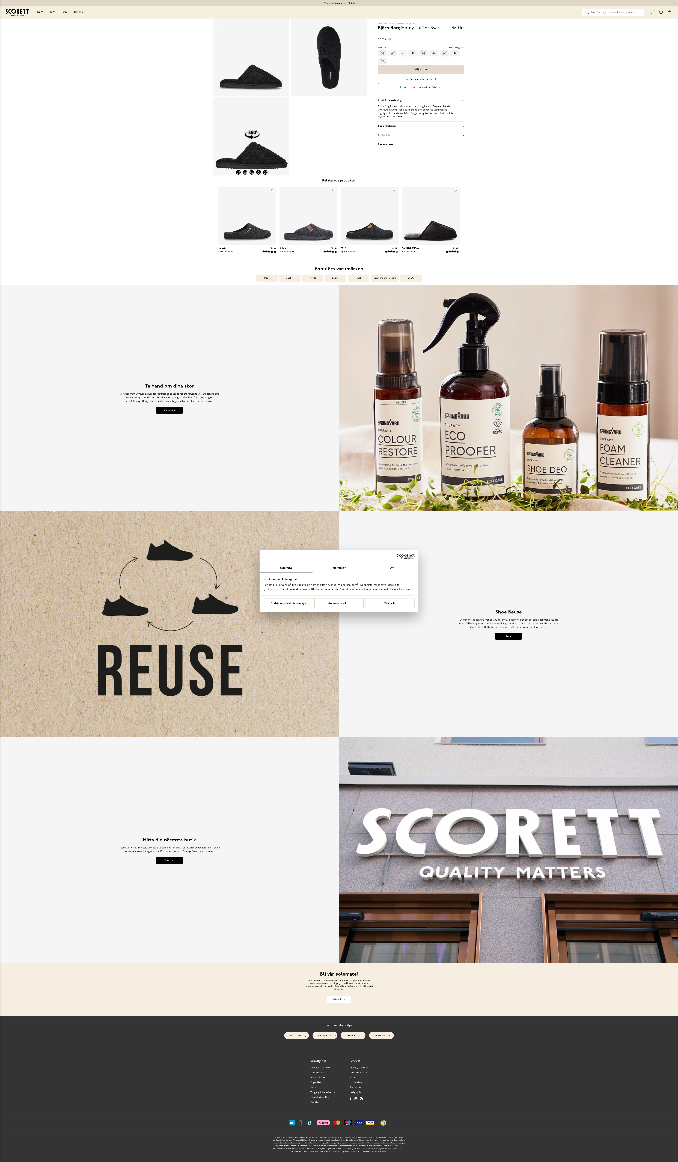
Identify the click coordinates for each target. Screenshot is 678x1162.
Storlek (382, 47)
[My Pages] (652, 12)
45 (444, 53)
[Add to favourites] (222, 25)
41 (403, 53)
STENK (359, 278)
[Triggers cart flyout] (669, 12)
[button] (383, 1123)
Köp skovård (169, 410)
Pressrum (355, 1087)
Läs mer (508, 636)
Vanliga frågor (318, 1077)
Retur (313, 1087)
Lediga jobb (356, 1092)
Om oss (78, 12)
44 (434, 53)
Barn (64, 12)
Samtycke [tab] (286, 567)
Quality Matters (359, 1067)
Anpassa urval (337, 603)
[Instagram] (356, 1099)
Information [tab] (339, 567)
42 (413, 53)
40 (392, 53)
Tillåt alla (389, 603)
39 (382, 53)
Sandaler (400, 23)
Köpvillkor (380, 1036)
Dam (40, 12)
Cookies (314, 1102)
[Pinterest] (361, 1099)
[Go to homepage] (17, 12)
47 (382, 60)
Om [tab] (392, 567)
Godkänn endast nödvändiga (288, 603)
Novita (313, 278)
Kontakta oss (295, 1036)
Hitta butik (169, 860)
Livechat (320, 1067)
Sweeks (336, 278)
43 (423, 53)
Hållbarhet (356, 1082)
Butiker (351, 1036)
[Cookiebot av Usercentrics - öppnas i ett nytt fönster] (399, 556)
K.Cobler (290, 278)
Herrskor (392, 23)
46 (455, 53)
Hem (380, 23)
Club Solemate (323, 1036)
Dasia (267, 278)
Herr (52, 12)
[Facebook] (351, 1099)
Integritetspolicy (319, 1097)
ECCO (411, 278)
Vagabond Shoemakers (385, 278)
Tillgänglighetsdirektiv (322, 1092)
